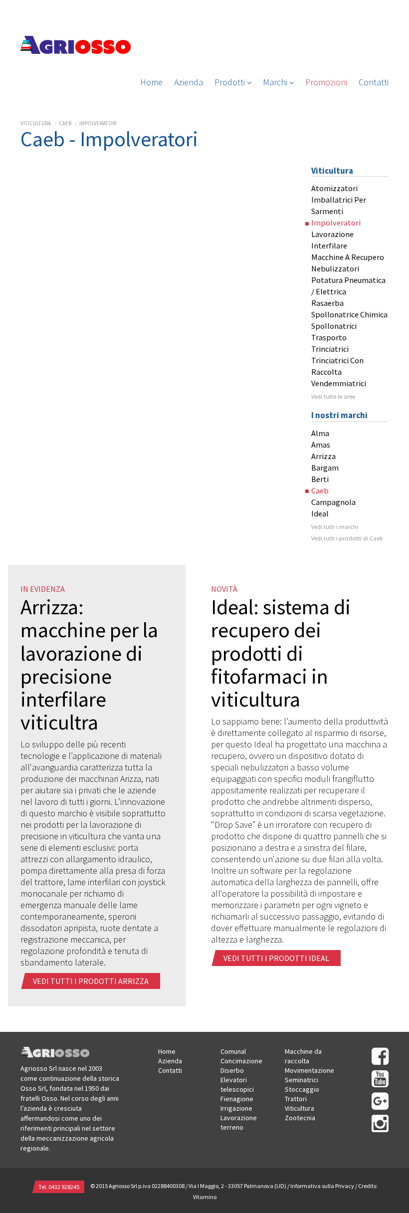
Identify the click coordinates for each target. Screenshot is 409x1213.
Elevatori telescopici (237, 1084)
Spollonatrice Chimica (349, 314)
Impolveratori (98, 123)
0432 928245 (63, 1187)
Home (151, 82)
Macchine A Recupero (347, 257)
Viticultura (35, 123)
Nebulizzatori (335, 268)
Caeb (65, 123)
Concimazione (241, 1060)
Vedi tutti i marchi (334, 526)
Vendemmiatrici (338, 383)
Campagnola (333, 502)
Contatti (374, 82)
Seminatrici (301, 1079)
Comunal (233, 1051)
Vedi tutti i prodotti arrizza (91, 981)
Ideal (320, 513)
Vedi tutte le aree (333, 396)
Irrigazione (236, 1108)
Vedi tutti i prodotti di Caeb (347, 538)
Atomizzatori (334, 188)
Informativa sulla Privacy (322, 1186)
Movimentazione (309, 1070)
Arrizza (323, 456)
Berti (320, 479)
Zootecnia (300, 1117)
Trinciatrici (330, 349)
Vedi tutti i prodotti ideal (277, 958)
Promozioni (326, 82)
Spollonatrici (334, 326)
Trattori (296, 1098)
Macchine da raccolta (303, 1056)
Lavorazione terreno (238, 1122)
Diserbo (232, 1070)
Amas (320, 445)
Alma (320, 433)
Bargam (325, 468)
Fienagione (236, 1098)
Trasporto (329, 337)
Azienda (188, 82)
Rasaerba (327, 303)
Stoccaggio (302, 1089)
